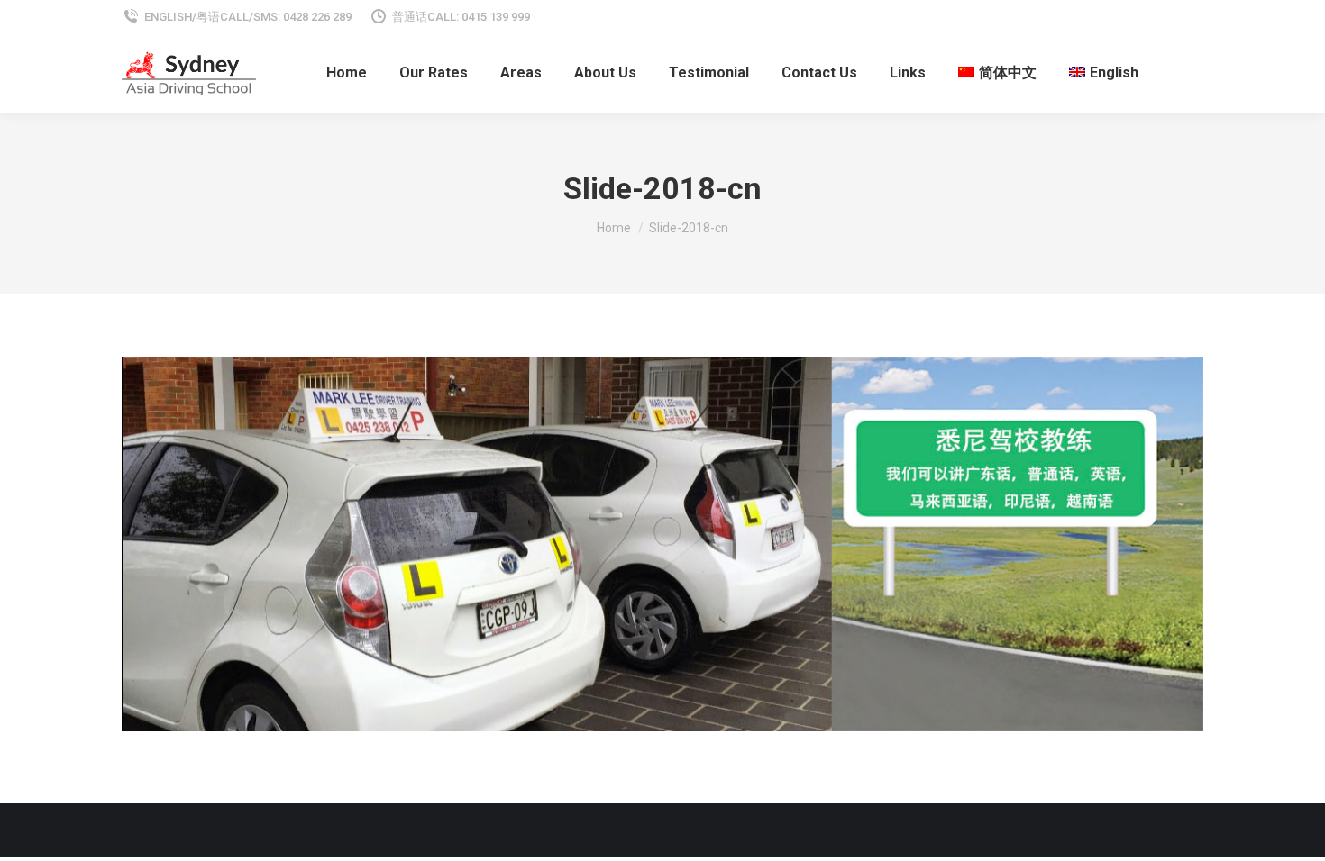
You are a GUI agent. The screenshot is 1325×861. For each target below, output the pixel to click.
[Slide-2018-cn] (662, 544)
